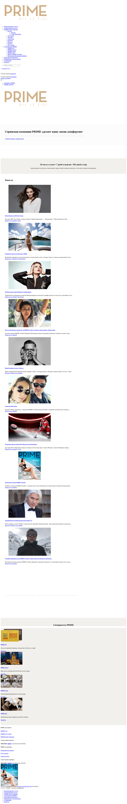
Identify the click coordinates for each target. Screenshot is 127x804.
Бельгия (10, 42)
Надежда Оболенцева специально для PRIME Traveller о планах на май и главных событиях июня (30, 330)
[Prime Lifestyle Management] (26, 23)
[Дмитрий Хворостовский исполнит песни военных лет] (29, 517)
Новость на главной (11, 220)
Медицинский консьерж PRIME (17, 56)
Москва (13, 32)
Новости (6, 62)
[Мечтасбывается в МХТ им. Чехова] (29, 212)
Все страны (11, 45)
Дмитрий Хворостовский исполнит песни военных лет (18, 520)
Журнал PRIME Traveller (15, 54)
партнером (13, 77)
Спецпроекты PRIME (10, 46)
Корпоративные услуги (11, 26)
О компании (7, 60)
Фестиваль (20, 297)
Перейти (3, 651)
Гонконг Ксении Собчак (11, 406)
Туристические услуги (10, 28)
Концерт (7, 373)
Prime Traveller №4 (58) (25, 786)
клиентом (13, 73)
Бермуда (10, 43)
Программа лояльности (11, 57)
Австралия (11, 36)
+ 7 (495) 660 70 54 (5, 68)
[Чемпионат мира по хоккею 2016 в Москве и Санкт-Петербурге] (29, 441)
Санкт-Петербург (16, 34)
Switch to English (5, 78)
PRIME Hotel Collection (11, 29)
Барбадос (10, 40)
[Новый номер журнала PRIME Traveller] (29, 479)
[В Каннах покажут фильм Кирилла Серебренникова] (29, 288)
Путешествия (21, 259)
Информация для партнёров (12, 59)
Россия (10, 31)
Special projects (5, 756)
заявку (10, 743)
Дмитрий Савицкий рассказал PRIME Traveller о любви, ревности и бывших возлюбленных (28, 558)
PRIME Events (12, 51)
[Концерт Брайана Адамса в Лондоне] (29, 364)
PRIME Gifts (11, 53)
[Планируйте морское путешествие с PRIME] (29, 250)
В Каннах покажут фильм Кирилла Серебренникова (18, 292)
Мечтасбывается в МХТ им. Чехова (14, 215)
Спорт (19, 449)
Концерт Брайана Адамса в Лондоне (14, 368)
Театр (19, 220)
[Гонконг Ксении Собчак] (29, 403)
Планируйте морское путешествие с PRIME (16, 253)
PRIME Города (12, 49)
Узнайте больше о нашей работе (14, 138)
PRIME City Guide (6, 734)
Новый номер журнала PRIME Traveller (15, 482)
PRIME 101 (11, 48)
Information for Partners (7, 750)
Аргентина (11, 39)
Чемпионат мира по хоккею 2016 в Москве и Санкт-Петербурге (21, 444)
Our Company (5, 753)
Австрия (10, 37)
